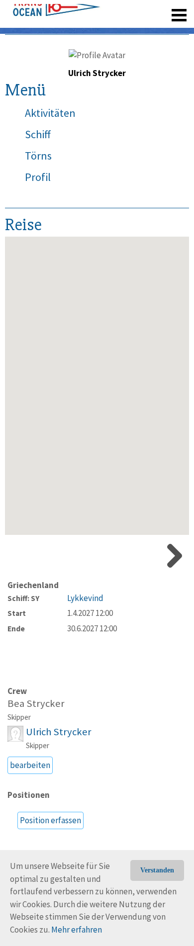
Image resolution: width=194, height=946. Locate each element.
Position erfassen (50, 820)
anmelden (165, 29)
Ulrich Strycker (58, 731)
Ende (16, 628)
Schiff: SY (23, 598)
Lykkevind (85, 598)
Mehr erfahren (76, 929)
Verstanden (157, 870)
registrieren (118, 29)
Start (16, 613)
